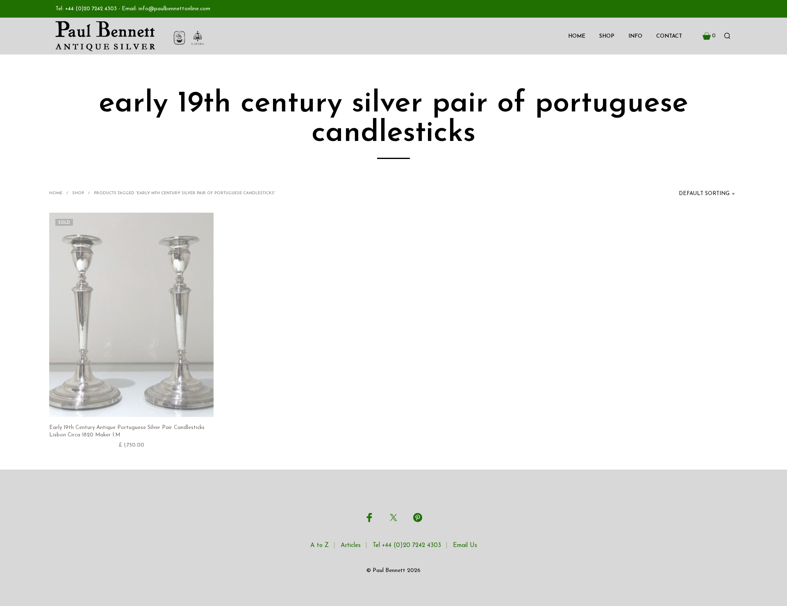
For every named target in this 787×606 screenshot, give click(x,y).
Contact (669, 36)
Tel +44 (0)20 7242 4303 (407, 545)
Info (635, 36)
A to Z (319, 545)
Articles (351, 545)
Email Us (465, 545)
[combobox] (699, 194)
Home (576, 36)
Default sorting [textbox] (704, 193)
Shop (606, 36)
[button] (709, 36)
